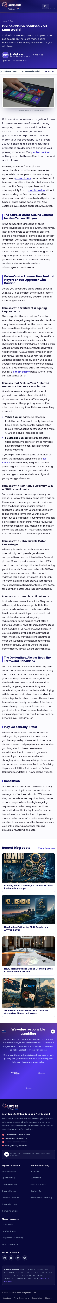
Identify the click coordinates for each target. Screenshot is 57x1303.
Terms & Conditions (21, 1298)
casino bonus (23, 178)
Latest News (7, 1224)
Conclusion (49, 71)
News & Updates (38, 1184)
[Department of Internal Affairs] (28, 1088)
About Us (35, 1171)
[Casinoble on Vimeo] (17, 1257)
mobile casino (36, 190)
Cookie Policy (37, 1298)
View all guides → (46, 848)
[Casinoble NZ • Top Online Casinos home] (11, 5)
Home (4, 21)
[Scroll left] (1, 71)
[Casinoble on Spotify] (24, 1257)
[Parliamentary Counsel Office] (41, 1073)
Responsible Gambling (41, 1197)
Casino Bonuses (9, 1184)
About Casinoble (10, 1244)
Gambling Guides (10, 1211)
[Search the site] (45, 6)
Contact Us (36, 1191)
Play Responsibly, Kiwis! (31, 71)
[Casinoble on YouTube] (11, 1257)
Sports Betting (8, 1178)
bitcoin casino (21, 371)
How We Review (9, 1231)
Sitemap (48, 1298)
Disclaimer (7, 1298)
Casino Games (9, 1191)
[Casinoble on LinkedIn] (4, 1257)
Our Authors (36, 1178)
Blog (11, 21)
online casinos (41, 152)
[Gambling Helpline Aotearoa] (15, 1073)
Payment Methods (10, 1197)
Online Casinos (9, 1171)
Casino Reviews (9, 1204)
